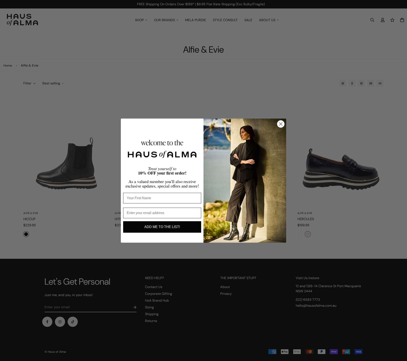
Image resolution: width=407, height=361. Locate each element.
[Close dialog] (280, 124)
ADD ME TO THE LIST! (162, 227)
